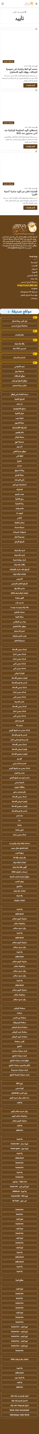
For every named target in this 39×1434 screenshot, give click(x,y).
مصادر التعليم (19, 612)
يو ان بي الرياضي (19, 622)
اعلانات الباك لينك (19, 574)
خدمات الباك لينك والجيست (19, 843)
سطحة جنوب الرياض (19, 1037)
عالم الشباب (19, 335)
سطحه (19, 1013)
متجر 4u (19, 725)
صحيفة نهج (19, 442)
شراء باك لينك (19, 550)
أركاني (19, 518)
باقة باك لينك (19, 344)
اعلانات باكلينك (19, 900)
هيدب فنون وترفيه (19, 636)
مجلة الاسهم (19, 423)
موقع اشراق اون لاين (19, 381)
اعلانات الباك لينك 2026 (19, 593)
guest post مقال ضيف (19, 848)
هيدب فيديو (19, 494)
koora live (19, 1163)
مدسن (19, 465)
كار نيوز (19, 446)
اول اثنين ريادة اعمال (19, 321)
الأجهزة (34, 272)
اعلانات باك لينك (20, 891)
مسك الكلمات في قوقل (19, 394)
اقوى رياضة (19, 598)
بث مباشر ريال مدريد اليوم (19, 1098)
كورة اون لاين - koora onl (19, 1186)
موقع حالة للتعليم (19, 626)
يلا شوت (19, 909)
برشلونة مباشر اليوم (19, 1116)
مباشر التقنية (20, 522)
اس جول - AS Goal (19, 1201)
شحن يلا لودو (20, 773)
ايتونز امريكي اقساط (19, 749)
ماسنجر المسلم (19, 357)
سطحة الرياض (19, 1008)
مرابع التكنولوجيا (19, 408)
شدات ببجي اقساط (19, 649)
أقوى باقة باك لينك (19, 867)
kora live (19, 1214)
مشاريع (19, 886)
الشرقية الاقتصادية (19, 427)
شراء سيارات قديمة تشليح (19, 1075)
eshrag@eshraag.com (16, 248)
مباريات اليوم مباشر (19, 919)
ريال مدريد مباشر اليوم (19, 1111)
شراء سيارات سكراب (19, 1051)
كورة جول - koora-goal (19, 1148)
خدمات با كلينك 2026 (19, 872)
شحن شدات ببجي (19, 763)
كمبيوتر (34, 269)
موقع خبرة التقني (19, 451)
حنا (19, 820)
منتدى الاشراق (19, 588)
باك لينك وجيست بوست (19, 607)
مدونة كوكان (19, 437)
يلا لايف (19, 1102)
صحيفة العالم (19, 641)
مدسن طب (19, 603)
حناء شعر (19, 816)
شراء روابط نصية (19, 560)
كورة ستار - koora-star (19, 1144)
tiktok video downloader (19, 1410)
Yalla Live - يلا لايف (19, 1182)
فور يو (19, 759)
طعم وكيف (19, 508)
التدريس (19, 579)
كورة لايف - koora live (19, 1327)
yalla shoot (19, 914)
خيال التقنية (19, 413)
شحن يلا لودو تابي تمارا (19, 740)
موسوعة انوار (19, 537)
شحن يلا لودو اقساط (19, 683)
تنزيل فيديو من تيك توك (20, 1396)
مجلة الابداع (19, 475)
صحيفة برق (19, 371)
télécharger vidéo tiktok (19, 1415)
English (34, 288)
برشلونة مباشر (19, 923)
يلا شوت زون (19, 1377)
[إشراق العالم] (29, 3)
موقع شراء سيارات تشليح (19, 1060)
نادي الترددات (19, 480)
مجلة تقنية (19, 617)
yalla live (19, 1130)
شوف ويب (19, 418)
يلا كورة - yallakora (19, 1191)
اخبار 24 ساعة (19, 631)
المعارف (19, 489)
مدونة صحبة (19, 527)
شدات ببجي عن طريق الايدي (19, 730)
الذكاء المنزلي (32, 275)
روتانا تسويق (19, 470)
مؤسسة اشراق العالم (29, 295)
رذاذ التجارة (19, 503)
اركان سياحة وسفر (19, 385)
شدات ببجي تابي (19, 664)
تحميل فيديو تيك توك (19, 1400)
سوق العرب (19, 853)
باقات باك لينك (19, 565)
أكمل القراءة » (30, 85)
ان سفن (19, 404)
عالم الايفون (19, 432)
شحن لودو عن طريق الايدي (19, 778)
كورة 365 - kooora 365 (19, 1196)
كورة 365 (19, 1083)
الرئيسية (21, 12)
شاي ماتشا (19, 830)
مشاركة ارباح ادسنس (19, 326)
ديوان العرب (19, 881)
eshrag (34, 66)
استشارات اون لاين (19, 484)
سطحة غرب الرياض (19, 1032)
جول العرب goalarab (19, 1093)
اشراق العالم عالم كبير (19, 584)
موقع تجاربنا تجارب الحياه (19, 877)
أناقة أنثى (19, 456)
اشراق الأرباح (19, 541)
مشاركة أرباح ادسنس (29, 282)
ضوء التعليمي (19, 366)
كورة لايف (19, 1219)
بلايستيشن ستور (19, 792)
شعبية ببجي (19, 782)
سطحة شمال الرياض (20, 1027)
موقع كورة (20, 1280)
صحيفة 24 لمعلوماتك (28, 292)
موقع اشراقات (19, 376)
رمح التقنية (19, 499)
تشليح (19, 1046)
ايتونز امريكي (19, 673)
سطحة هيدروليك (19, 1022)
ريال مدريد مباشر (19, 928)
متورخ (19, 461)
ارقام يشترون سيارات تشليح (19, 1065)
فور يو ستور (19, 721)
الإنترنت (34, 265)
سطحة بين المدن (19, 1018)
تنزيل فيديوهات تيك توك (19, 1405)
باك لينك (34, 279)
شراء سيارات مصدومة (19, 1070)
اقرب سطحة (19, 1041)
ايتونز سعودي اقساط (19, 678)
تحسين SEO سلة (19, 348)
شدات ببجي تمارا (19, 654)
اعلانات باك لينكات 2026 (19, 1359)
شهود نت (19, 513)
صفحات (34, 298)
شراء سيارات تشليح (19, 1056)
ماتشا (19, 825)
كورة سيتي (19, 1088)
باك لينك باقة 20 (19, 858)
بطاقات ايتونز (19, 787)
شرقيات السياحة (19, 532)
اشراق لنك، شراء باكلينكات (19, 569)
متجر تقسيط (19, 702)
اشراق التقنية (20, 399)
